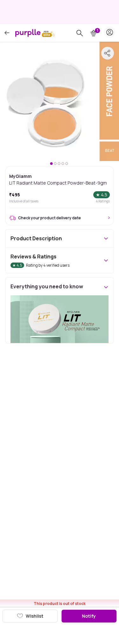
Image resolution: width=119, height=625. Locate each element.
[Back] (7, 33)
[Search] (79, 33)
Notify (89, 616)
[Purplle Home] (28, 33)
